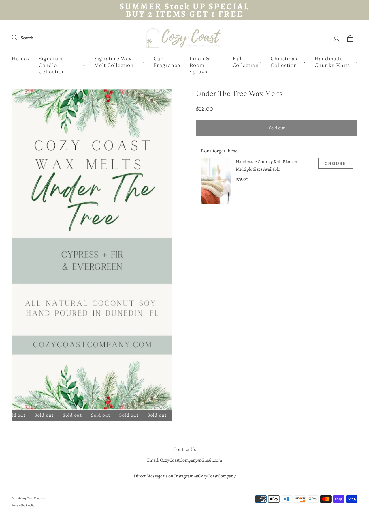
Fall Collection (245, 61)
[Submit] (18, 37)
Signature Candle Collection (52, 65)
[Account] (336, 38)
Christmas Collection (284, 61)
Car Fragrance (167, 61)
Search (27, 38)
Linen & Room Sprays (199, 65)
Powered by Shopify (23, 505)
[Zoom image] (92, 250)
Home (19, 58)
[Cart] (350, 38)
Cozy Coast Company (32, 498)
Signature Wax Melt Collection (114, 61)
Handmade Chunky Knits (332, 61)
